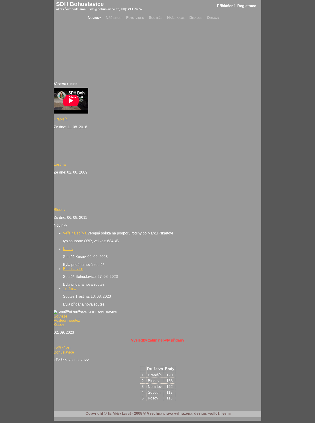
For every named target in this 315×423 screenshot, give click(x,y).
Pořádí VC (62, 348)
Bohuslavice (73, 269)
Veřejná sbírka (74, 233)
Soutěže (155, 17)
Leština (60, 164)
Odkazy (213, 17)
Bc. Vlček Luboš (119, 413)
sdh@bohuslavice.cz (104, 9)
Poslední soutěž (67, 320)
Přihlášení (226, 6)
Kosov (68, 249)
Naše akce (176, 17)
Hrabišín (61, 119)
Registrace (246, 6)
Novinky (94, 17)
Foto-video (135, 17)
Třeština (69, 289)
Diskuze (195, 17)
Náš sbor (114, 17)
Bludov (59, 210)
